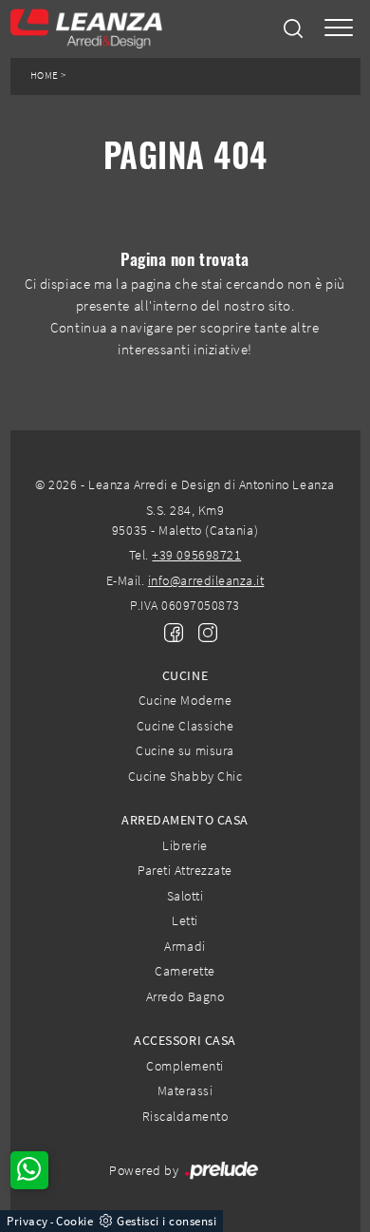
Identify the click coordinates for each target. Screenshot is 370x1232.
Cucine (185, 675)
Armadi (184, 946)
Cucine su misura (184, 750)
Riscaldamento (185, 1116)
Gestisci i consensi (166, 1221)
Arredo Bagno (185, 996)
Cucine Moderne (185, 700)
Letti (185, 920)
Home (44, 75)
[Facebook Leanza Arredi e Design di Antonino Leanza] (170, 630)
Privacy (27, 1221)
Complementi (185, 1065)
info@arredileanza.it (206, 580)
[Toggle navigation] (339, 29)
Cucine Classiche (185, 725)
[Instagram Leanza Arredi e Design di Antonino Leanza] (202, 630)
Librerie (184, 845)
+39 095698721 (196, 554)
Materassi (185, 1090)
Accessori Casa (184, 1040)
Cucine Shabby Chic (185, 776)
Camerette (185, 970)
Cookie (74, 1221)
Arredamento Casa (184, 819)
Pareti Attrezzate (185, 870)
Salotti (185, 895)
